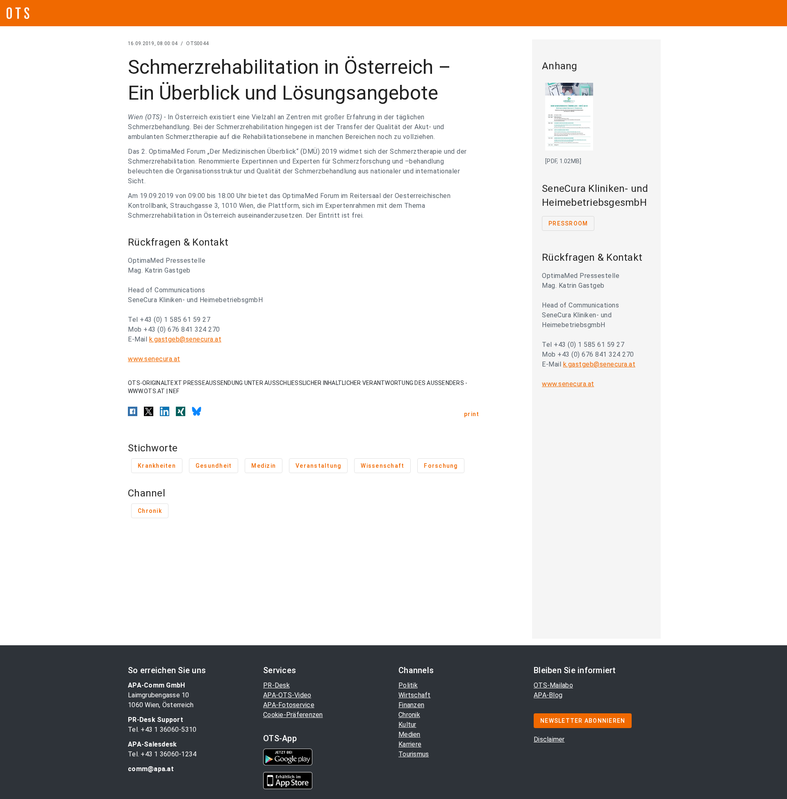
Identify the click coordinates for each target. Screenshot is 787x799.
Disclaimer (549, 739)
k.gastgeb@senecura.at (185, 339)
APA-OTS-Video (287, 695)
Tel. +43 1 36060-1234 (162, 754)
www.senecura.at (154, 359)
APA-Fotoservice (288, 705)
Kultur (407, 724)
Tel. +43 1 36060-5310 (162, 729)
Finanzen (411, 705)
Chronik (409, 715)
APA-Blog (548, 695)
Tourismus (413, 754)
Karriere (409, 744)
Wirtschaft (414, 695)
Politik (408, 685)
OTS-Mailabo (553, 685)
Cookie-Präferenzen (293, 715)
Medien (409, 734)
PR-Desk (276, 685)
